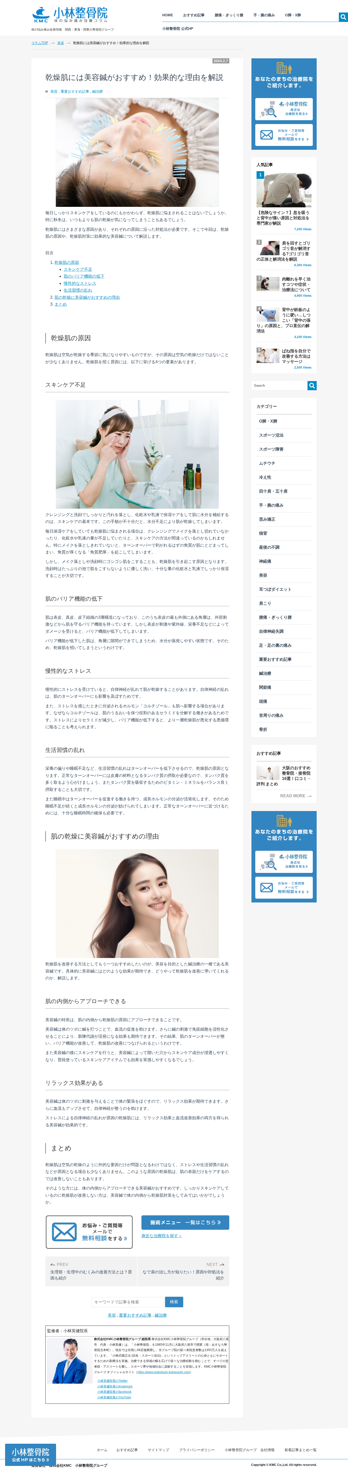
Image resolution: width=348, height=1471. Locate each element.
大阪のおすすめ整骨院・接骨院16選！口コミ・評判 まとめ (284, 776)
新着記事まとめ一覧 (301, 1450)
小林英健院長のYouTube (114, 1397)
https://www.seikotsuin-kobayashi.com (164, 1372)
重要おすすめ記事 (75, 91)
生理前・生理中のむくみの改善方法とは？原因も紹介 (91, 1271)
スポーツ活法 (271, 435)
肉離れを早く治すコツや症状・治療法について (297, 287)
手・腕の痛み (264, 15)
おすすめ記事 (194, 15)
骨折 (263, 729)
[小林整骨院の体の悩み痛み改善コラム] (73, 14)
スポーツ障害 (271, 449)
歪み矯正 (267, 519)
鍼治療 (97, 91)
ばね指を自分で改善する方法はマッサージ (297, 359)
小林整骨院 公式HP (177, 28)
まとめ (61, 304)
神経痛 (265, 561)
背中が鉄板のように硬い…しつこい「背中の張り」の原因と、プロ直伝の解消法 (284, 323)
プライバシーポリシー (197, 1450)
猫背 (263, 533)
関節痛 (265, 687)
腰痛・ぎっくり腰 (229, 15)
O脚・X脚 (293, 15)
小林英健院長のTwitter (112, 1381)
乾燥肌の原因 (67, 262)
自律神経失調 (271, 631)
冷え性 (265, 477)
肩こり (265, 603)
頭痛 (263, 701)
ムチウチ (267, 463)
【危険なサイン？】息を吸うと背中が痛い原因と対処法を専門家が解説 (284, 220)
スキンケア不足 (78, 269)
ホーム (102, 1450)
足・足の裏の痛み (275, 645)
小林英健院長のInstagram (114, 1386)
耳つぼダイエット (275, 589)
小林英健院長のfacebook (114, 1392)
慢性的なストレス (80, 283)
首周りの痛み (271, 715)
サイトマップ (158, 1450)
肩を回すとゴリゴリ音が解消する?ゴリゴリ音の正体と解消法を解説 (284, 254)
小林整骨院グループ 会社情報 (250, 1450)
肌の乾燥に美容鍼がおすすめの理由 (87, 297)
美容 (54, 91)
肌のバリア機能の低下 (84, 276)
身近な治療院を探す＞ (161, 1236)
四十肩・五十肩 (273, 491)
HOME (167, 15)
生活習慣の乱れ (78, 290)
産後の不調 (269, 547)
